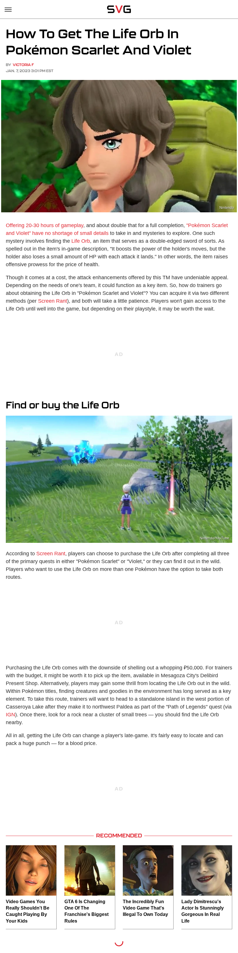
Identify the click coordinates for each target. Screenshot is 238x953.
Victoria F (23, 65)
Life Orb (80, 241)
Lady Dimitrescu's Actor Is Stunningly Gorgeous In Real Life (202, 911)
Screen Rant (52, 301)
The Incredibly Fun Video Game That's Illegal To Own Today (145, 908)
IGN (10, 715)
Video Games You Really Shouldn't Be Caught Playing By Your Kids (27, 911)
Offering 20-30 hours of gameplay (44, 225)
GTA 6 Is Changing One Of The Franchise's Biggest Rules (86, 911)
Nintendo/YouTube (214, 538)
